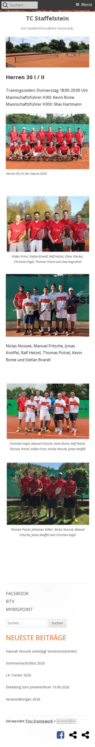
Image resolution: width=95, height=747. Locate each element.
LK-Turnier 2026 (18, 675)
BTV (10, 601)
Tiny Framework (39, 721)
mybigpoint (19, 609)
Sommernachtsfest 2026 (25, 663)
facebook (17, 593)
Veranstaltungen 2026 (23, 699)
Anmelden (66, 721)
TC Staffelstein (47, 18)
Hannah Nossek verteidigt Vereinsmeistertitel (41, 651)
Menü (86, 4)
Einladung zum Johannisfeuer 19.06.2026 (37, 687)
